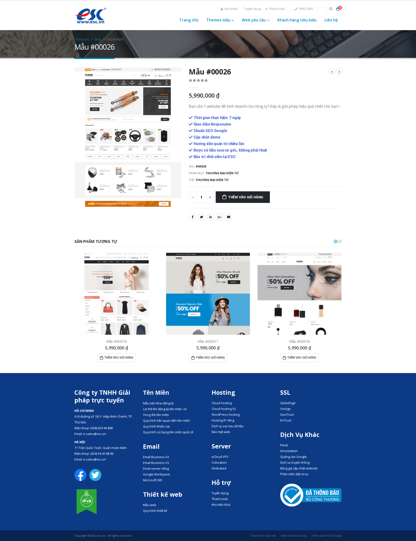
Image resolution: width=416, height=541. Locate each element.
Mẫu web (149, 505)
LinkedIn (210, 217)
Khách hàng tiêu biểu (297, 20)
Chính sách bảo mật (263, 535)
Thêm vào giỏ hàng (245, 197)
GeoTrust (287, 415)
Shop (97, 39)
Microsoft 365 (152, 480)
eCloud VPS (220, 457)
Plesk (284, 445)
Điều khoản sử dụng (294, 535)
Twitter (201, 217)
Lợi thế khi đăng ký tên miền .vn (165, 409)
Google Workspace (156, 474)
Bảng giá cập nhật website (299, 468)
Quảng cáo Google (293, 457)
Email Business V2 (156, 457)
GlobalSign (288, 403)
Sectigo (285, 409)
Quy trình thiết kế (155, 511)
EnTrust (285, 420)
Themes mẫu (218, 20)
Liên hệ (331, 20)
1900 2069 (306, 9)
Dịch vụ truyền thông (295, 463)
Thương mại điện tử (222, 173)
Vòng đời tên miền (156, 415)
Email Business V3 (156, 463)
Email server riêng (156, 469)
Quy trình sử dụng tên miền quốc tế (168, 432)
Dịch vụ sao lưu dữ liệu (228, 426)
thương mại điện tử (212, 180)
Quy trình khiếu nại (156, 426)
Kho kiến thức (221, 505)
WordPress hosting (226, 415)
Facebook (192, 217)
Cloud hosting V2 (224, 409)
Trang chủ (188, 20)
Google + (219, 217)
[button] (335, 241)
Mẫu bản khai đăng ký (158, 403)
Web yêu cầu (254, 20)
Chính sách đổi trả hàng (327, 535)
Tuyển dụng (252, 9)
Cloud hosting (222, 403)
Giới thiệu (231, 9)
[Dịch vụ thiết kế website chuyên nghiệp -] (90, 15)
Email (228, 217)
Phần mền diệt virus (294, 474)
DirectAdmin (289, 451)
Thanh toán (277, 9)
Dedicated (219, 468)
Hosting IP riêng (223, 420)
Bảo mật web (221, 432)
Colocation (219, 463)
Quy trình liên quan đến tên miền (166, 421)
